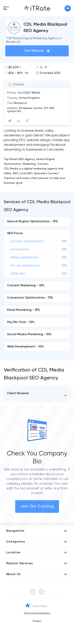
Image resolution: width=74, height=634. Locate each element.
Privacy (37, 621)
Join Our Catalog (37, 506)
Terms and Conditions (37, 613)
